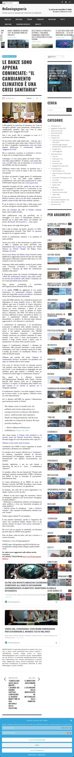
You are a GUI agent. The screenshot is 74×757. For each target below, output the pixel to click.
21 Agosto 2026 (6, 37)
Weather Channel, (35, 210)
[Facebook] (62, 2)
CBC (23, 210)
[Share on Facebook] (33, 98)
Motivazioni (54, 154)
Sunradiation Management (60, 178)
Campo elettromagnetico (59, 200)
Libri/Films (54, 197)
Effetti (53, 187)
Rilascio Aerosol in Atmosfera (61, 173)
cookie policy (41, 754)
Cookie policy (32, 754)
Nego (37, 745)
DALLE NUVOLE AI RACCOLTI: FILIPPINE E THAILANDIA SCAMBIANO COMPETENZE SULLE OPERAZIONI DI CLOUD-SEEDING (36, 34)
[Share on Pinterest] (40, 98)
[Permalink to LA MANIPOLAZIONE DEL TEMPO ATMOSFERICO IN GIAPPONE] (62, 231)
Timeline (53, 138)
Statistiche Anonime (37, 740)
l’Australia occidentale (16, 267)
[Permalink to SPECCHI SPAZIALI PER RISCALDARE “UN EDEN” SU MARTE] (62, 524)
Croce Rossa (11, 254)
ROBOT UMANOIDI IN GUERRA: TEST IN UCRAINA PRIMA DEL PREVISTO (12, 32)
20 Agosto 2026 (30, 42)
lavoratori (22, 222)
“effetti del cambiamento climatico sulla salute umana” (22, 276)
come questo (27, 524)
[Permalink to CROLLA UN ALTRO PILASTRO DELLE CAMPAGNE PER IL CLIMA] (68, 452)
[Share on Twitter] (37, 98)
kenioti (12, 222)
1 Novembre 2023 (9, 98)
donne (26, 220)
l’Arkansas (33, 267)
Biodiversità (56, 190)
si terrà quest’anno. (31, 183)
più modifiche (16, 279)
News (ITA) (54, 131)
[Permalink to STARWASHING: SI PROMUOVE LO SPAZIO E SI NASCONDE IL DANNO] (68, 539)
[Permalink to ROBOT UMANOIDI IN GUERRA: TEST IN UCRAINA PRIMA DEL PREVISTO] (13, 44)
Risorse (54, 161)
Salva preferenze (37, 750)
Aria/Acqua (55, 159)
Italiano (9, 3)
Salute (54, 194)
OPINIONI (54, 126)
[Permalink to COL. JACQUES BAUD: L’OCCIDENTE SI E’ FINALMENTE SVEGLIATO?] (62, 351)
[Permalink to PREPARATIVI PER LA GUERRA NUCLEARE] (53, 510)
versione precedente (24, 294)
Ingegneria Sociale (9, 56)
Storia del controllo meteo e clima (57, 224)
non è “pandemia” (34, 452)
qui (36, 141)
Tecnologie (54, 169)
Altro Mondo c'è (56, 202)
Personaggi (55, 151)
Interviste (54, 135)
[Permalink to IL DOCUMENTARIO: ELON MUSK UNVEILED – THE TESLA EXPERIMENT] (68, 567)
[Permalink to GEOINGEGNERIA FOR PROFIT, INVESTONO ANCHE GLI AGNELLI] (68, 437)
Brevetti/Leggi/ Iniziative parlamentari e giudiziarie (59, 284)
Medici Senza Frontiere (28, 254)
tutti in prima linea (19, 247)
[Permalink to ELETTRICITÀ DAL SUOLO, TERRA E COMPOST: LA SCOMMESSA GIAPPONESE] (62, 596)
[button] (71, 720)
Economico (55, 163)
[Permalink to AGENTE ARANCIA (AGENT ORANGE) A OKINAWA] (53, 408)
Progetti (54, 149)
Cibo (53, 156)
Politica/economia (58, 192)
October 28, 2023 (22, 430)
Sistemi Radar (56, 171)
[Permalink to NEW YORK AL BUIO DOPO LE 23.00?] (62, 437)
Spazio (54, 185)
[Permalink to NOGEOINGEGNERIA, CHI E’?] (53, 351)
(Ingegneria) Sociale (58, 166)
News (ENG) (54, 133)
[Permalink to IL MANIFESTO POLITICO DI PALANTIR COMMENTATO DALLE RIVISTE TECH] (68, 495)
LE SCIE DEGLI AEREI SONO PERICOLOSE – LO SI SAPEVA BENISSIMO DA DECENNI (61, 32)
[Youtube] (66, 2)
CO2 (53, 180)
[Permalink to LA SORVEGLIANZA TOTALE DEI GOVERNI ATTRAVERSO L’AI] (62, 495)
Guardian (13, 210)
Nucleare (55, 182)
